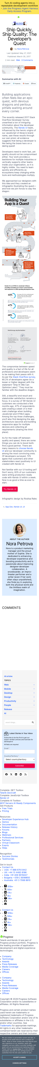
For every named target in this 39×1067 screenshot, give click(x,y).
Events (5, 845)
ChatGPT (8, 83)
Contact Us (7, 867)
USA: (15, 870)
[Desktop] (19, 693)
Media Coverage (10, 966)
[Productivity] (19, 701)
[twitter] (11, 774)
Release (8, 709)
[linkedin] (16, 774)
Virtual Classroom (10, 843)
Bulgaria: (17, 877)
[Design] (19, 697)
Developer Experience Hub (15, 819)
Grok (34, 83)
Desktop (8, 693)
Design (7, 697)
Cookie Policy (17, 1049)
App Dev (9, 507)
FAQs (4, 848)
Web (18, 60)
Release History (9, 827)
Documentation (9, 824)
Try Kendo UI (10, 489)
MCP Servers (6, 803)
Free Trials (7, 808)
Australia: (17, 880)
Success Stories (10, 856)
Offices (5, 972)
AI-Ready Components (25, 803)
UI (24, 507)
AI (5, 713)
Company (6, 956)
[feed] (25, 774)
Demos (5, 822)
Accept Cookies (19, 1057)
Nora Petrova (23, 49)
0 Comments (27, 60)
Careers (6, 969)
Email (6, 748)
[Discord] (5, 904)
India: (15, 875)
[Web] (19, 685)
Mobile (7, 689)
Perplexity (17, 83)
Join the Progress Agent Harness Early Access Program (20, 9)
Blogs (4, 832)
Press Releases (9, 964)
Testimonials (8, 859)
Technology (8, 959)
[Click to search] (33, 722)
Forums (5, 829)
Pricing (5, 811)
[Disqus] (19, 638)
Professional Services (12, 837)
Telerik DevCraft (8, 793)
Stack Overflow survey (24, 377)
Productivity (10, 701)
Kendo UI (23, 127)
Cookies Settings (19, 1063)
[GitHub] (5, 901)
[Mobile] (19, 689)
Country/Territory (11, 756)
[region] (19, 1051)
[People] (19, 705)
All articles (8, 676)
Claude (27, 83)
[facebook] (6, 774)
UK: (15, 872)
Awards (5, 961)
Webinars (6, 835)
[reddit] (21, 774)
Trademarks (5, 1025)
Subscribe (19, 766)
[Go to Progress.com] (7, 937)
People (7, 705)
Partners (6, 840)
